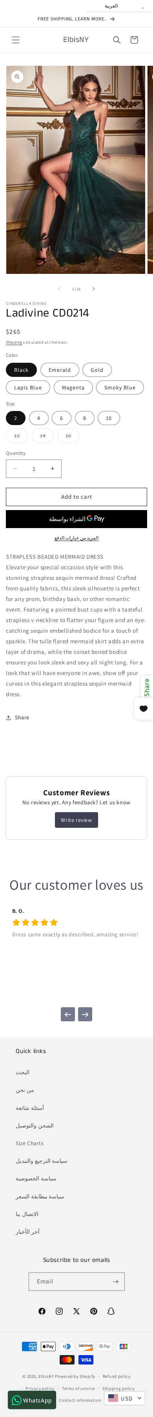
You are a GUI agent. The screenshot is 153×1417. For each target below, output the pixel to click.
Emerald (60, 369)
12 (21, 437)
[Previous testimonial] (68, 1014)
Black (21, 369)
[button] (15, 40)
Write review (76, 819)
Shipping (14, 342)
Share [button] (22, 717)
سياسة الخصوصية (36, 1178)
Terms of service (78, 1388)
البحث (22, 1072)
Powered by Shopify (75, 1376)
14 (47, 437)
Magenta (73, 387)
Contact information (80, 1400)
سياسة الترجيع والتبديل (41, 1160)
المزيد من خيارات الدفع (77, 538)
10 (109, 418)
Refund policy (117, 1376)
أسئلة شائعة (30, 1107)
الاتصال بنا (27, 1214)
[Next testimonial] (85, 1014)
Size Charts (30, 1143)
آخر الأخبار (28, 1231)
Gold (97, 369)
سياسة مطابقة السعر (40, 1196)
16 (73, 437)
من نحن (25, 1089)
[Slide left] (59, 288)
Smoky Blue (120, 387)
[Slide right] (93, 288)
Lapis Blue (28, 387)
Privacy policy (40, 1388)
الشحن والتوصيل (35, 1125)
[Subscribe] (115, 1281)
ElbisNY (46, 1376)
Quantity (16, 453)
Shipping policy (118, 1388)
